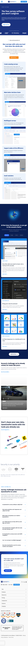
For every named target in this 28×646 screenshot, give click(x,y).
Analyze (21, 235)
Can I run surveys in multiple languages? (11, 540)
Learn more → (5, 274)
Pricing (3, 597)
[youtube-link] (26, 582)
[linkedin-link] (24, 582)
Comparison (4, 600)
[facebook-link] (21, 582)
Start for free (13, 57)
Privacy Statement (4, 637)
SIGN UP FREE (23, 1)
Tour (3, 589)
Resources (4, 595)
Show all (6, 235)
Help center (4, 584)
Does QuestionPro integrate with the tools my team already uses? (12, 528)
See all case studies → (5, 371)
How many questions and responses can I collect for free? (12, 510)
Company (4, 606)
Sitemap (24, 635)
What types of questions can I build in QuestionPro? (11, 516)
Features (4, 603)
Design (12, 235)
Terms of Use (11, 637)
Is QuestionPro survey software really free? (12, 504)
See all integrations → (5, 429)
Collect (16, 235)
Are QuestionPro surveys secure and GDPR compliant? (12, 534)
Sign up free (6, 24)
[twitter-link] (23, 582)
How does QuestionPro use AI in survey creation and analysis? (11, 546)
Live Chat (10, 584)
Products (4, 592)
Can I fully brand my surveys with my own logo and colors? (12, 522)
